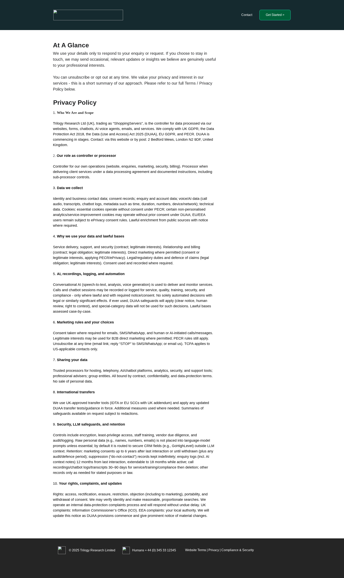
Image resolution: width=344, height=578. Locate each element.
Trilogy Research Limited (97, 550)
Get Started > (275, 15)
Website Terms (195, 550)
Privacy (213, 550)
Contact (246, 15)
